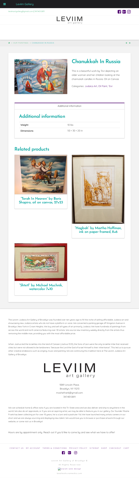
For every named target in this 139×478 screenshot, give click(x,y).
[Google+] (124, 12)
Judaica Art (91, 86)
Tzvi (110, 86)
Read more (42, 188)
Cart (126, 448)
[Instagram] (129, 12)
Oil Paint (102, 86)
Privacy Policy (78, 448)
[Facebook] (119, 12)
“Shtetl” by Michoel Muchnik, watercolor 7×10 (41, 287)
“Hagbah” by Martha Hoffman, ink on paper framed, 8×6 (98, 230)
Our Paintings (20, 43)
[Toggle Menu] (4, 4)
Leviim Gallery (25, 4)
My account (33, 448)
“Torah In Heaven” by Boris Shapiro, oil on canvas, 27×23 (41, 200)
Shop (104, 448)
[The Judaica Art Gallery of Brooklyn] (69, 20)
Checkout (115, 448)
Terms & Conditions (55, 448)
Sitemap (94, 448)
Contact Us (17, 448)
